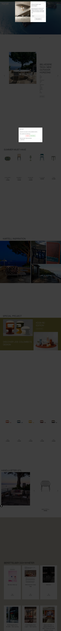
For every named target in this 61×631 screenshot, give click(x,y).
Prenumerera (38, 19)
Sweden (27, 135)
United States (32, 135)
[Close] (45, 2)
